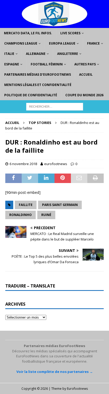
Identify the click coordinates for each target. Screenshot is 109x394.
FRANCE (93, 43)
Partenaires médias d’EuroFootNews (37, 74)
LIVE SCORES (70, 33)
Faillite (26, 205)
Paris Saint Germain (60, 205)
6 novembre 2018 (23, 163)
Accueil (86, 74)
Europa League (62, 43)
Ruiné (46, 215)
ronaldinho (20, 215)
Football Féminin (47, 64)
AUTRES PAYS (85, 64)
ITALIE (9, 53)
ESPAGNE (11, 64)
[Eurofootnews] (54, 24)
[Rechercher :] (54, 106)
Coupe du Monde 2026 (84, 95)
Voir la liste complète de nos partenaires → (54, 371)
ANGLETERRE (67, 53)
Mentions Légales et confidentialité (37, 85)
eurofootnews (55, 163)
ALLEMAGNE (36, 53)
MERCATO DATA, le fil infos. (28, 33)
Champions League (20, 43)
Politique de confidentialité (30, 95)
